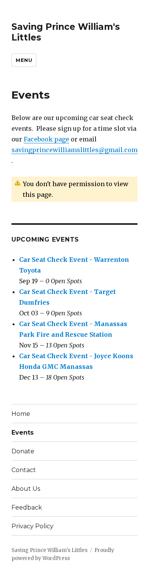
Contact (23, 470)
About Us (25, 488)
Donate (22, 451)
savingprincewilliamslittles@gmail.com (74, 150)
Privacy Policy (32, 526)
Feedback (26, 507)
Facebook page (46, 139)
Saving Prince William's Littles (49, 550)
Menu (24, 60)
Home (20, 413)
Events (22, 432)
